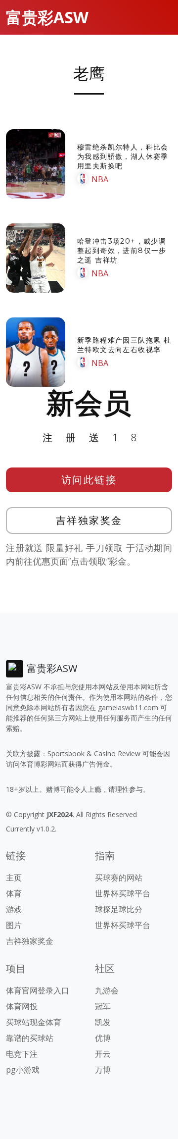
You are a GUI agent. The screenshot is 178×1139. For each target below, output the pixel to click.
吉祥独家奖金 (89, 520)
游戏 (14, 909)
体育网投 (22, 1006)
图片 (14, 925)
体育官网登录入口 (37, 990)
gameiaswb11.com (128, 707)
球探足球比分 (118, 909)
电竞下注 (22, 1053)
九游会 (107, 990)
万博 (103, 1069)
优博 (103, 1038)
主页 (14, 877)
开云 (103, 1053)
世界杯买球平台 (122, 893)
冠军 (103, 1006)
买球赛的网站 (118, 877)
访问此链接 (89, 479)
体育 (14, 893)
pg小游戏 (23, 1069)
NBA (99, 179)
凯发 (103, 1022)
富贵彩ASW (47, 17)
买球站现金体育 (33, 1022)
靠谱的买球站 (29, 1038)
